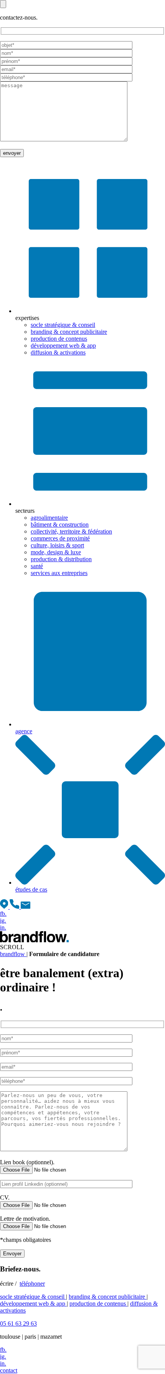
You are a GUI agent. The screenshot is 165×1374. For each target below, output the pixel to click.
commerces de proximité (60, 538)
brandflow (13, 954)
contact (8, 1370)
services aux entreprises (59, 573)
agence (23, 731)
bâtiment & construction (60, 524)
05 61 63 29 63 (18, 1323)
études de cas (31, 889)
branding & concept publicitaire (69, 331)
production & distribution (61, 559)
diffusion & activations (58, 352)
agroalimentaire (49, 517)
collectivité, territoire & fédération (71, 531)
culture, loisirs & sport (57, 545)
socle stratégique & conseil (63, 325)
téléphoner (32, 1283)
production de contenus (59, 338)
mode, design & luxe (56, 552)
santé (37, 566)
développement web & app (63, 345)
